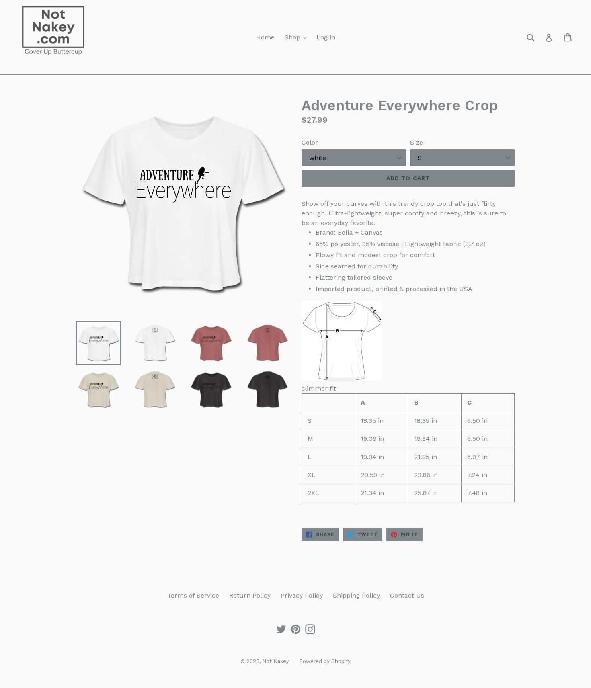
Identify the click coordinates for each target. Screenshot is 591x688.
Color (310, 142)
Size (416, 142)
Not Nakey (275, 661)
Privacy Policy (302, 595)
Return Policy (250, 595)
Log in (325, 37)
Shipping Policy (356, 595)
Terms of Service (193, 595)
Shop (293, 37)
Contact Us (407, 595)
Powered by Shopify (325, 661)
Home (265, 37)
